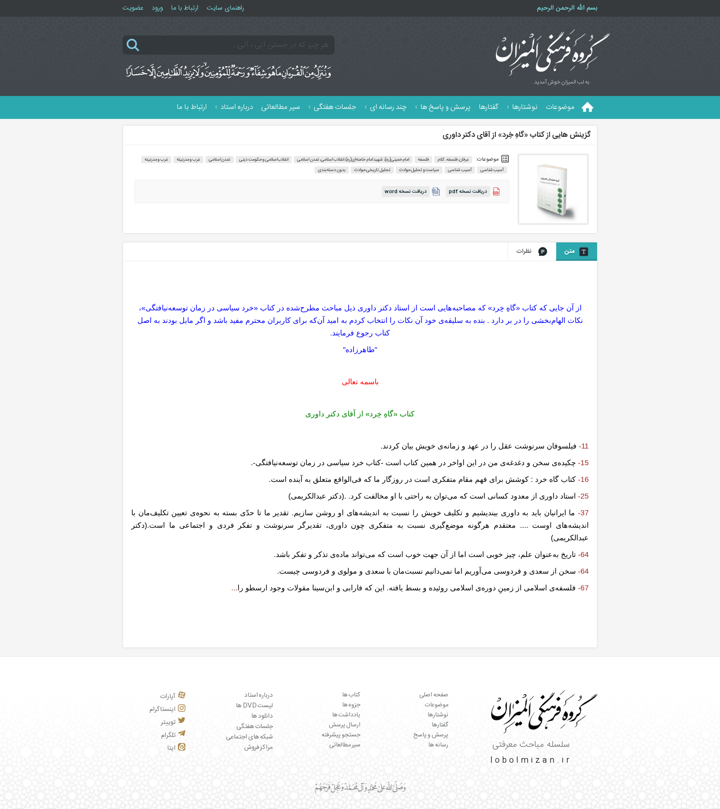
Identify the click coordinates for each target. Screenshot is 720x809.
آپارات (167, 696)
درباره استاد (236, 107)
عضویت (132, 8)
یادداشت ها (346, 715)
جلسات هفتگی (335, 107)
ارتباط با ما (184, 8)
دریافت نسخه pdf (468, 191)
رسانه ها (438, 745)
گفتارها (488, 107)
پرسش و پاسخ (430, 735)
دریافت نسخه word (406, 191)
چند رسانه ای (388, 107)
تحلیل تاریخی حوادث (372, 170)
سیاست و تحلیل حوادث (419, 170)
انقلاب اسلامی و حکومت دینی (263, 159)
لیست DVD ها (254, 706)
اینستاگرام (162, 709)
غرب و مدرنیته (156, 159)
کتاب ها (351, 695)
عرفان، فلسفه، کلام (453, 159)
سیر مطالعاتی (280, 107)
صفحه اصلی (433, 695)
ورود (157, 8)
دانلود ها (262, 716)
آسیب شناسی (492, 170)
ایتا (171, 748)
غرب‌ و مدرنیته (188, 159)
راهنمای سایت (225, 8)
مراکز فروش (258, 747)
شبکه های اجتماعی (249, 737)
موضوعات (560, 107)
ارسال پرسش (345, 725)
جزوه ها (351, 705)
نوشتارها (525, 107)
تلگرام (168, 735)
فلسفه (423, 159)
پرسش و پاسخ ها (445, 107)
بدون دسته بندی (331, 170)
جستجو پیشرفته (341, 735)
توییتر (168, 722)
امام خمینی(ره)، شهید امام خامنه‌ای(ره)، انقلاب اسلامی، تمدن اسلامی (353, 159)
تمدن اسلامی (220, 159)
